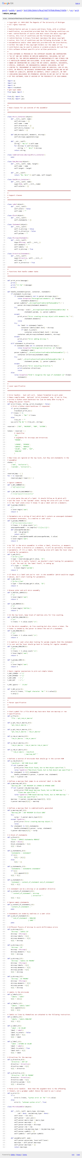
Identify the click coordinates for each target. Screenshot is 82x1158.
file (46, 18)
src (71, 10)
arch (77, 10)
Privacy (18, 1155)
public (12, 10)
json (78, 1155)
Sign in (77, 3)
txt (73, 1155)
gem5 (4, 10)
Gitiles (13, 1155)
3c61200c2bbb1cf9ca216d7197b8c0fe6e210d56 (45, 10)
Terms (24, 1155)
